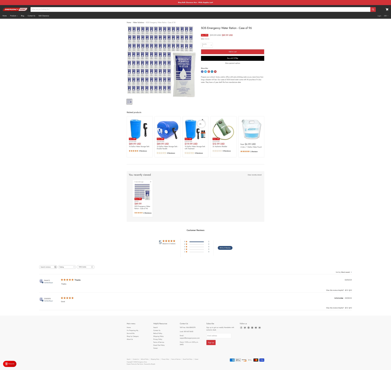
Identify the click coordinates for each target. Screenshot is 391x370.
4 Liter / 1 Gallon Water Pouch (251, 147)
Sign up (211, 342)
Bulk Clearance (44, 16)
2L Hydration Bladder (220, 146)
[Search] (373, 9)
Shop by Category (133, 336)
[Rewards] (9, 364)
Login (379, 16)
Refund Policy (157, 333)
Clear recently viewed (255, 175)
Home (5, 16)
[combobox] (67, 267)
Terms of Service (158, 342)
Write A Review (225, 248)
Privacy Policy (157, 339)
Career (155, 348)
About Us (130, 339)
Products (13, 16)
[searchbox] (46, 267)
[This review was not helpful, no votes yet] (349, 290)
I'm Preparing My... (133, 330)
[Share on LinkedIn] (212, 71)
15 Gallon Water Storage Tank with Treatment (195, 147)
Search (155, 327)
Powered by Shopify (149, 364)
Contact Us (31, 16)
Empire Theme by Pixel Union (135, 364)
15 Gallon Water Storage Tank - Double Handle (167, 147)
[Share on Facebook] (202, 71)
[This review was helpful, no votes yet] (346, 290)
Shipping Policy (158, 336)
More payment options (232, 63)
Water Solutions (138, 22)
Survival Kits (131, 333)
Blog (22, 16)
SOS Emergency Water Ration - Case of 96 (142, 207)
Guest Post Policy (159, 345)
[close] (151, 182)
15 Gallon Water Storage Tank (139, 146)
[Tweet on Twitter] (205, 71)
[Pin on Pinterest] (215, 71)
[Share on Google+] (209, 71)
